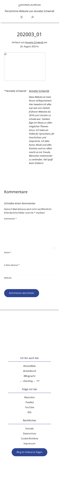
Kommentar (10, 218)
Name (7, 252)
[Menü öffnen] (21, 17)
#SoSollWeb (29, 366)
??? (37, 381)
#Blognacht (29, 376)
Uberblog (28, 381)
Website (8, 277)
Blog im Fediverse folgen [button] (29, 452)
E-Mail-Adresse (12, 265)
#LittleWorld (29, 371)
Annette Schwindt (34, 42)
